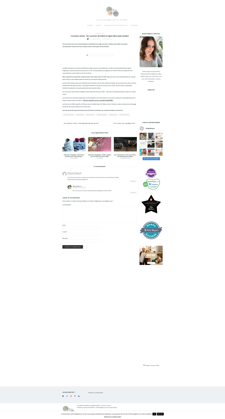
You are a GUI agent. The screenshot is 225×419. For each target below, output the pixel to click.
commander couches (68, 114)
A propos (90, 25)
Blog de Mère (95, 39)
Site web (65, 238)
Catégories (134, 25)
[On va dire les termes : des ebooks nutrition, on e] (159, 136)
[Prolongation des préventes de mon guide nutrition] (159, 152)
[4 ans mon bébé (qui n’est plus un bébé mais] (159, 144)
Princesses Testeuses (74, 173)
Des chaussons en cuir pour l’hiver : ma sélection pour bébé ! (125, 155)
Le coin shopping (99, 33)
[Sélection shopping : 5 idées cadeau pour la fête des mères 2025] (99, 144)
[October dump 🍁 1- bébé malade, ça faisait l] (143, 136)
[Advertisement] (153, 103)
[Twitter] (66, 396)
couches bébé (80, 114)
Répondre (133, 181)
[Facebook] (63, 396)
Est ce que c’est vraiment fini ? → (125, 123)
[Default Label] (74, 396)
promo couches (113, 114)
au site (127, 104)
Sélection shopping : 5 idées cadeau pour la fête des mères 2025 (99, 155)
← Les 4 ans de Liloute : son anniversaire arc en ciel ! (80, 123)
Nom (64, 225)
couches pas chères (101, 114)
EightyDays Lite (104, 407)
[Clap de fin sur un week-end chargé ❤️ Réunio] (143, 152)
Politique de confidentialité (95, 392)
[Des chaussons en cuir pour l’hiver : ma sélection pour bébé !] (125, 144)
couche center (87, 46)
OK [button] (154, 414)
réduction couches (124, 114)
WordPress (92, 407)
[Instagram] (70, 396)
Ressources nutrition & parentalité (116, 25)
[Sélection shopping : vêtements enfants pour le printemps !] (73, 144)
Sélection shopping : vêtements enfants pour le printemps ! (74, 155)
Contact (99, 25)
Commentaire (67, 204)
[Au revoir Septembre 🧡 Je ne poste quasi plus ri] (151, 136)
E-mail (64, 232)
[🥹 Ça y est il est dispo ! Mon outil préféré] (143, 144)
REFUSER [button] (160, 414)
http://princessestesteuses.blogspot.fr (77, 179)
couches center (90, 114)
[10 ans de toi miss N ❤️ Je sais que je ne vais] (151, 144)
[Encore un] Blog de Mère (93, 405)
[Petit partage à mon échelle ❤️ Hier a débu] (151, 152)
